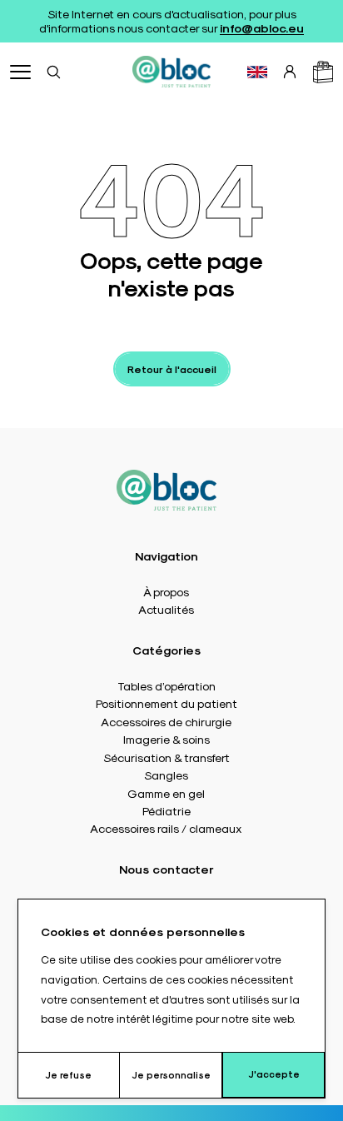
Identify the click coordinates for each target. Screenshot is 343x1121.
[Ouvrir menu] (20, 72)
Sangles (166, 774)
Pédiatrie (166, 810)
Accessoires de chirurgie (166, 721)
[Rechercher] (53, 71)
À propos (166, 591)
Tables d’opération (166, 685)
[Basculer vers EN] (257, 72)
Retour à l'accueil (171, 369)
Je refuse (68, 1074)
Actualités (166, 608)
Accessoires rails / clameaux (166, 827)
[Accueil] (171, 71)
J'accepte (274, 1074)
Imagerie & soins (166, 738)
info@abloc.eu (262, 27)
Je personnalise (171, 1074)
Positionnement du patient (166, 702)
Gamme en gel (166, 792)
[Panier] (323, 72)
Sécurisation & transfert (166, 757)
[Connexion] (290, 71)
